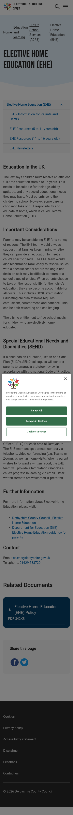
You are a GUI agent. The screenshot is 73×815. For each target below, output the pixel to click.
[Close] (65, 378)
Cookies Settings (36, 431)
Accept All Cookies (36, 421)
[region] (36, 407)
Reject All (36, 410)
